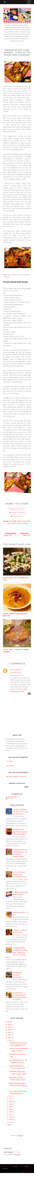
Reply (29, 693)
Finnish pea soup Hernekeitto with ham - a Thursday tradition (20, 832)
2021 (9, 1022)
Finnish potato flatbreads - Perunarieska (17, 975)
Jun (10, 1109)
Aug (10, 1104)
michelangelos (16, 669)
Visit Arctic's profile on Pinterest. (16, 776)
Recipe (5, 274)
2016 (9, 1035)
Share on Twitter (18, 512)
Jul (10, 1106)
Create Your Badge (10, 765)
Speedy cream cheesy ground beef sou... (15, 615)
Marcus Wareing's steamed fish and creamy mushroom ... (18, 1085)
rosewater (14, 523)
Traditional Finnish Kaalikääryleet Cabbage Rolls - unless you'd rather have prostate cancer (17, 952)
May (10, 1112)
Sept (10, 1101)
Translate (17, 1155)
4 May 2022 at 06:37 (15, 672)
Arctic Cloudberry (9, 761)
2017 (9, 1032)
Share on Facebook (17, 508)
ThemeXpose (21, 1166)
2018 (9, 1030)
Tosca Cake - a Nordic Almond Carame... (16, 651)
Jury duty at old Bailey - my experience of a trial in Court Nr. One (20, 812)
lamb (10, 521)
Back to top (26, 1171)
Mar (10, 1117)
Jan (10, 1122)
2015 (9, 1037)
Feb (10, 1119)
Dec (10, 1040)
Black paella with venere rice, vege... (16, 579)
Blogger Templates (7, 1166)
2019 (9, 1027)
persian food (26, 521)
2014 (9, 1125)
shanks (25, 523)
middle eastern (17, 521)
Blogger (20, 1135)
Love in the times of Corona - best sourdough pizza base (19, 874)
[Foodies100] (10, 798)
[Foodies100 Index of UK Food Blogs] (13, 796)
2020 (9, 1024)
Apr (10, 1114)
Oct (10, 1099)
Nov (10, 1096)
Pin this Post (18, 516)
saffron (20, 523)
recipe (8, 523)
